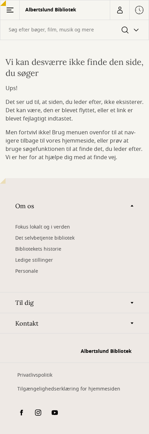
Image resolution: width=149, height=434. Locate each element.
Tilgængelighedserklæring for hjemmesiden (68, 389)
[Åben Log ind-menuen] (119, 10)
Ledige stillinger (34, 260)
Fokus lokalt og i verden (42, 227)
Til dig (24, 303)
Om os (24, 206)
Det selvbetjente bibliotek (44, 238)
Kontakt (26, 323)
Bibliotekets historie (38, 249)
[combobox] (74, 30)
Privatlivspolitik (34, 375)
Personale (26, 271)
